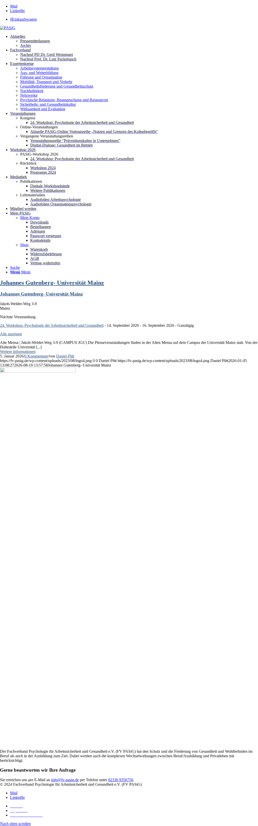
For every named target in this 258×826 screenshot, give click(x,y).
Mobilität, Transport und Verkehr (46, 82)
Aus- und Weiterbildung (39, 72)
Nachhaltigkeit (31, 91)
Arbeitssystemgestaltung (39, 68)
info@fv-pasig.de (65, 780)
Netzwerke (29, 95)
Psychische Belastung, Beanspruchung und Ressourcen (64, 100)
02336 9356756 (120, 780)
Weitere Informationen (18, 351)
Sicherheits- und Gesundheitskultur (48, 104)
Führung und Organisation (41, 77)
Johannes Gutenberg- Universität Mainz (52, 282)
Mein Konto (30, 218)
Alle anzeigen (11, 334)
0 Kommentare (36, 356)
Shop (24, 245)
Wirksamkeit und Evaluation (42, 109)
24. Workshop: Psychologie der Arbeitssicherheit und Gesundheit (52, 325)
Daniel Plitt (65, 356)
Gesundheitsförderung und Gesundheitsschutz (56, 86)
